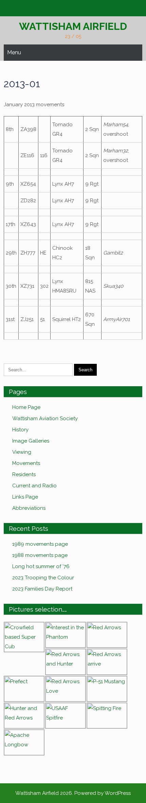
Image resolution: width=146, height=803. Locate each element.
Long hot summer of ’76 (41, 566)
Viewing (21, 452)
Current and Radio (34, 486)
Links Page (25, 497)
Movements (26, 463)
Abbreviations (28, 508)
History (20, 430)
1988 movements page (40, 555)
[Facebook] (72, 8)
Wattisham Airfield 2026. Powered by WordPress (73, 793)
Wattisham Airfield (73, 26)
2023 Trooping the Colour (43, 578)
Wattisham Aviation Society (45, 418)
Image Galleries (30, 441)
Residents (24, 474)
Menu (14, 52)
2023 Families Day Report (42, 589)
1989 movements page (40, 544)
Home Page (26, 407)
